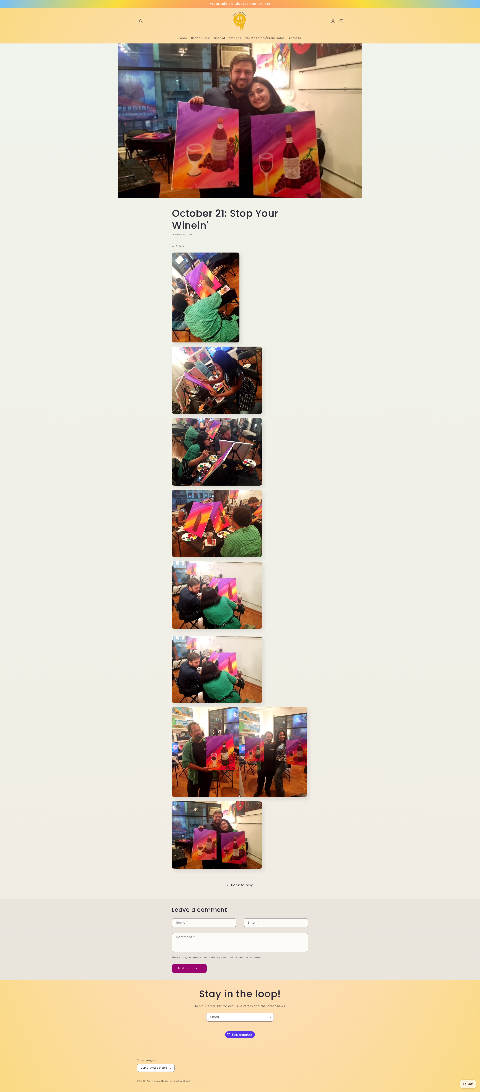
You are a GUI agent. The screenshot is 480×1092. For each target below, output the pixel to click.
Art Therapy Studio (157, 1081)
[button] (141, 21)
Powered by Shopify (180, 1081)
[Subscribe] (269, 1017)
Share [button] (180, 245)
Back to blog (242, 885)
